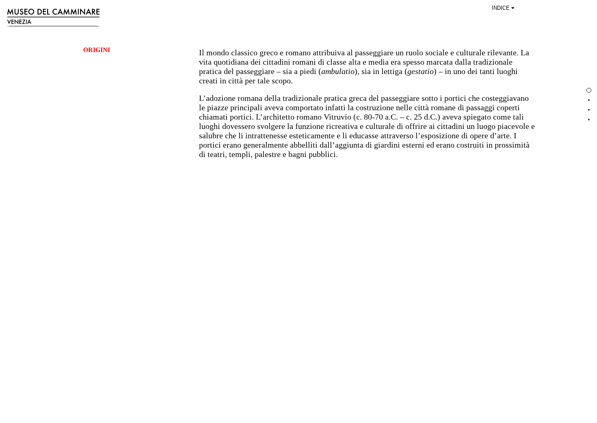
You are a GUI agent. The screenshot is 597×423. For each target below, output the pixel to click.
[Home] (239, 17)
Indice (501, 8)
